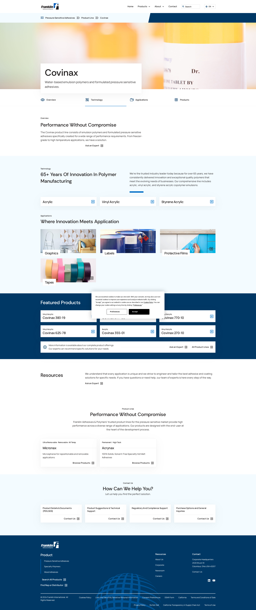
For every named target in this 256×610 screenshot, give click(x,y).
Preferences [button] (137, 305)
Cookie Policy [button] (148, 302)
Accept (135, 312)
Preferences (115, 312)
